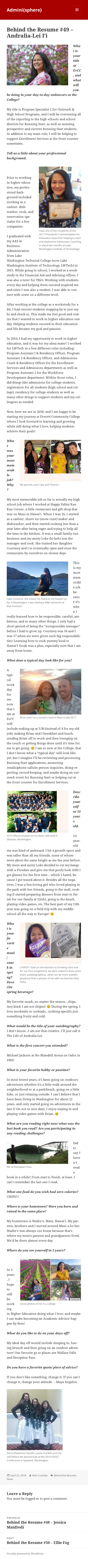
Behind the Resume (65, 1475)
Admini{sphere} (24, 10)
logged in (32, 1498)
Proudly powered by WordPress (25, 1553)
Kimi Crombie (40, 1475)
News (10, 1479)
